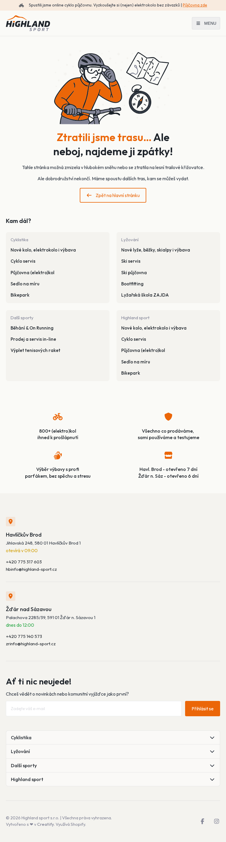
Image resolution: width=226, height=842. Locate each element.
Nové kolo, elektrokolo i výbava (43, 250)
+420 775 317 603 (24, 562)
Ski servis (130, 261)
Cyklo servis (23, 261)
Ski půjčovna (134, 272)
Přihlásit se (203, 709)
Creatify (45, 824)
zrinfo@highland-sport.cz (31, 643)
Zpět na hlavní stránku (118, 195)
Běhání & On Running (32, 328)
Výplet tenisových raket (35, 350)
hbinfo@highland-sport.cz (31, 569)
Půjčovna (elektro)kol (32, 272)
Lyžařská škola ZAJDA (145, 295)
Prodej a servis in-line (33, 339)
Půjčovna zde (195, 5)
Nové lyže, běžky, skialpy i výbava (155, 250)
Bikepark (20, 295)
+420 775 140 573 (24, 636)
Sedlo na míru (25, 284)
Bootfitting (132, 284)
